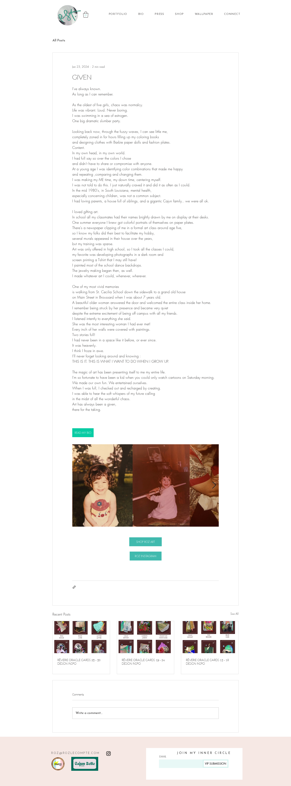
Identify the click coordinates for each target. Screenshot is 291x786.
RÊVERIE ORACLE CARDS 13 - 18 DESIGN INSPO (207, 661)
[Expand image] (102, 485)
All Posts (58, 40)
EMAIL (162, 756)
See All (234, 614)
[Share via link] (74, 587)
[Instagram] (108, 754)
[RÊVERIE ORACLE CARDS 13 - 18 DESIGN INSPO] (209, 637)
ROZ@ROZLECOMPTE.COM (75, 753)
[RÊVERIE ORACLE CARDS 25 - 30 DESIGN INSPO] (81, 637)
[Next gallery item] (214, 485)
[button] (85, 14)
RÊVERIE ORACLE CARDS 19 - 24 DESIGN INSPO (143, 661)
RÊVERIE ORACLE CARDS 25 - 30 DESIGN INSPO (78, 661)
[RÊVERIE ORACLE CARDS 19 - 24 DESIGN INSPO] (145, 637)
